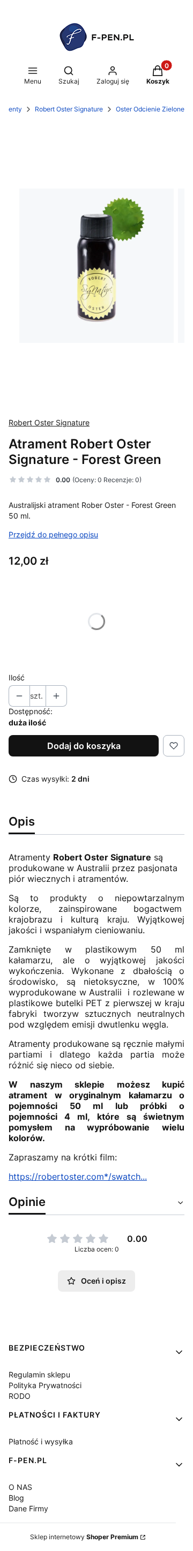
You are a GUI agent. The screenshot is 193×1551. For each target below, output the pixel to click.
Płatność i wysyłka (41, 1441)
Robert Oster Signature (69, 109)
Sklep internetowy (84, 1537)
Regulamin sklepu (39, 1374)
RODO (20, 1395)
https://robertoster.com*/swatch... (78, 1176)
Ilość (17, 677)
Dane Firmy (28, 1508)
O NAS (20, 1487)
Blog (16, 1497)
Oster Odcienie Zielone (150, 109)
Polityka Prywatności (45, 1385)
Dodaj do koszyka (84, 745)
